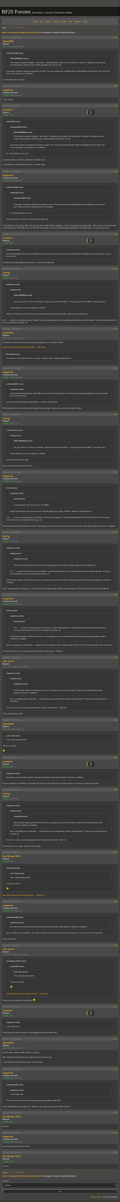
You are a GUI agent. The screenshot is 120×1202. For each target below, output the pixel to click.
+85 (4, 47)
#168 (115, 901)
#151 (115, 37)
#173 (115, 1113)
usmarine (7, 109)
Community (13, 32)
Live (41, 21)
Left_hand (8, 661)
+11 (4, 667)
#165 (115, 757)
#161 (115, 532)
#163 (115, 657)
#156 (115, 268)
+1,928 (5, 95)
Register (77, 21)
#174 (115, 1132)
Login (85, 21)
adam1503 (8, 41)
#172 (115, 1069)
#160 (115, 472)
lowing (6, 272)
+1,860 (5, 861)
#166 (115, 790)
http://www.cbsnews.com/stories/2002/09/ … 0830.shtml (24, 347)
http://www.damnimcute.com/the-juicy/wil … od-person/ (23, 895)
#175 (115, 1152)
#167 (115, 852)
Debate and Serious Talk (30, 32)
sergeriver (8, 90)
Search (48, 21)
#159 (115, 414)
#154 (115, 171)
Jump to (6, 1181)
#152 (115, 86)
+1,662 (5, 278)
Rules (64, 21)
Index (4, 32)
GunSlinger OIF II (12, 856)
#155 (115, 234)
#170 (115, 1006)
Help (70, 21)
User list (56, 21)
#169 (115, 945)
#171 (115, 1039)
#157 (115, 329)
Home (35, 21)
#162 (115, 595)
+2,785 (5, 115)
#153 (115, 106)
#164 (115, 720)
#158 (115, 368)
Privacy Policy (95, 1197)
